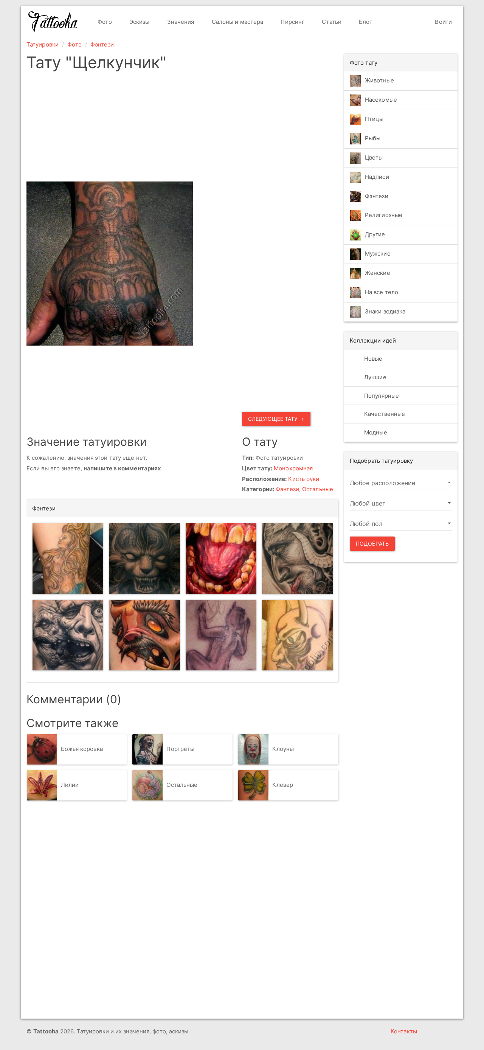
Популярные (381, 395)
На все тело (381, 292)
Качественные (384, 413)
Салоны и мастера (237, 21)
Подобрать (372, 543)
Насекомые (381, 99)
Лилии (70, 784)
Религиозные (383, 215)
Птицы (374, 119)
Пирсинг (291, 21)
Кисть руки (303, 478)
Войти (442, 21)
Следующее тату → (276, 419)
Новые (373, 358)
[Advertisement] (239, 128)
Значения (180, 21)
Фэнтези (102, 44)
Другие (375, 234)
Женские (377, 273)
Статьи (330, 21)
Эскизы (139, 21)
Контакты (404, 1031)
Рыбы (372, 138)
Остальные (317, 489)
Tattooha (53, 21)
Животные (379, 80)
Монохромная (293, 468)
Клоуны (283, 748)
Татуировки (42, 44)
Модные (375, 432)
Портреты (180, 748)
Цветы (374, 157)
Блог (364, 21)
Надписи (377, 176)
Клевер (282, 784)
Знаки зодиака (385, 311)
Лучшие (374, 377)
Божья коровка (82, 748)
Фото (104, 21)
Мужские (378, 253)
